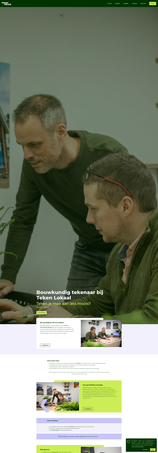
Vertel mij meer (42, 312)
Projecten (126, 3)
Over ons (110, 3)
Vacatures (134, 3)
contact (153, 3)
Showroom (143, 3)
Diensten (117, 3)
